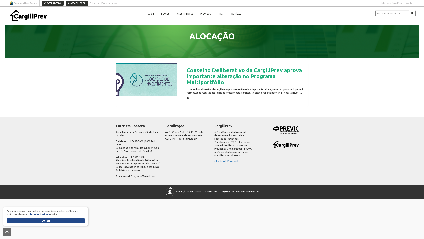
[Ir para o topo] (7, 232)
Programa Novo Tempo (25, 3)
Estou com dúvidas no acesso (104, 3)
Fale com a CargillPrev (391, 3)
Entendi (46, 221)
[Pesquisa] (412, 13)
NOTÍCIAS (236, 14)
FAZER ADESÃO (53, 3)
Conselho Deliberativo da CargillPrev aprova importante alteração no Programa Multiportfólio (244, 76)
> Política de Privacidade (226, 161)
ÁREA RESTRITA (77, 3)
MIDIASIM (208, 192)
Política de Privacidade (39, 214)
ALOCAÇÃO (196, 98)
